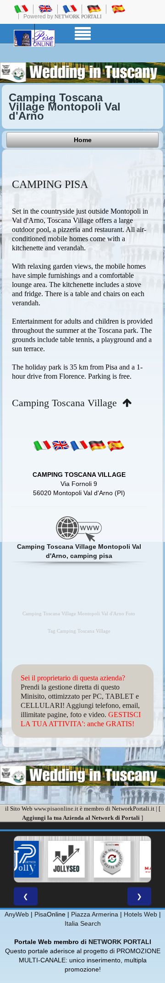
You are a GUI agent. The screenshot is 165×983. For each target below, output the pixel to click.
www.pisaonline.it (56, 808)
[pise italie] (69, 8)
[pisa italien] (94, 8)
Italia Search (83, 923)
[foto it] (42, 445)
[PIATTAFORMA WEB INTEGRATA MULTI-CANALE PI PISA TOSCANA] (111, 859)
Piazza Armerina (94, 914)
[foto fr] (79, 445)
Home (83, 140)
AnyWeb (17, 914)
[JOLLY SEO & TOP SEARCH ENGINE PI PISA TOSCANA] (65, 859)
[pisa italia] (21, 8)
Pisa (40, 914)
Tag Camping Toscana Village (79, 631)
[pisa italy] (45, 8)
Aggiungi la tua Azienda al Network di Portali (81, 817)
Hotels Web (140, 914)
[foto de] (97, 445)
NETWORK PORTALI (119, 941)
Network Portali (78, 16)
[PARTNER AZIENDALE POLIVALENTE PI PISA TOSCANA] (19, 859)
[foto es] (115, 445)
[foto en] (60, 445)
